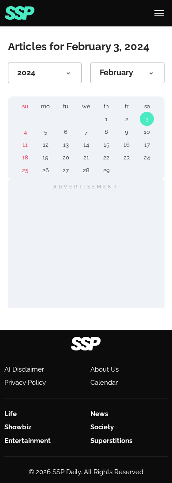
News (99, 414)
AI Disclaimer (24, 369)
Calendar (104, 383)
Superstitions (111, 441)
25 (25, 170)
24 (147, 157)
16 (126, 144)
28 (86, 170)
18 (25, 157)
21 (86, 157)
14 (86, 144)
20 (66, 157)
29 (106, 170)
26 (45, 170)
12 (46, 144)
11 (25, 144)
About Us (104, 369)
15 (106, 144)
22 (106, 157)
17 (147, 144)
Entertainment (27, 441)
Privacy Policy (25, 383)
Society (102, 427)
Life (10, 414)
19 (45, 157)
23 (126, 157)
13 (66, 144)
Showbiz (17, 427)
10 (147, 132)
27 (66, 170)
